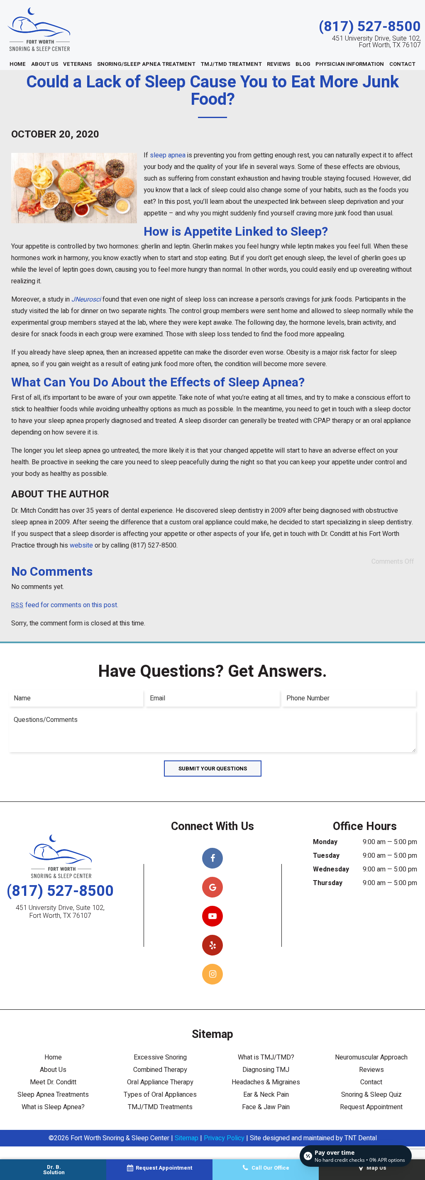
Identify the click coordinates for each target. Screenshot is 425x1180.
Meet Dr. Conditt (53, 1082)
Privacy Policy (224, 1138)
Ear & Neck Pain (266, 1095)
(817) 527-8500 (370, 27)
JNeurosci (86, 299)
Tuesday (326, 856)
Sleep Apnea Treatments (53, 1095)
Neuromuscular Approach (371, 1057)
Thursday (327, 883)
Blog (303, 64)
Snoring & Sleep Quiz (371, 1095)
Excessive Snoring (160, 1057)
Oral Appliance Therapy (160, 1082)
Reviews (278, 64)
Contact (402, 64)
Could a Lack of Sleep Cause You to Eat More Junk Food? (212, 91)
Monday (325, 842)
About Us (44, 64)
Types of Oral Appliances (160, 1095)
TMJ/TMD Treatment (231, 64)
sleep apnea (168, 155)
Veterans (77, 64)
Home (18, 64)
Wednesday (331, 869)
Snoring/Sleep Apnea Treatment (146, 64)
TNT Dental (360, 1138)
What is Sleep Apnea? (53, 1107)
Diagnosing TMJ (265, 1070)
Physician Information (349, 64)
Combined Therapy (160, 1070)
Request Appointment (371, 1107)
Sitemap (186, 1138)
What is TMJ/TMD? (266, 1057)
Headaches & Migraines (266, 1082)
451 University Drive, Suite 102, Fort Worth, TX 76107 (376, 41)
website (81, 545)
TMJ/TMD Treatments (160, 1107)
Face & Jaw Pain (266, 1107)
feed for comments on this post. (64, 605)
